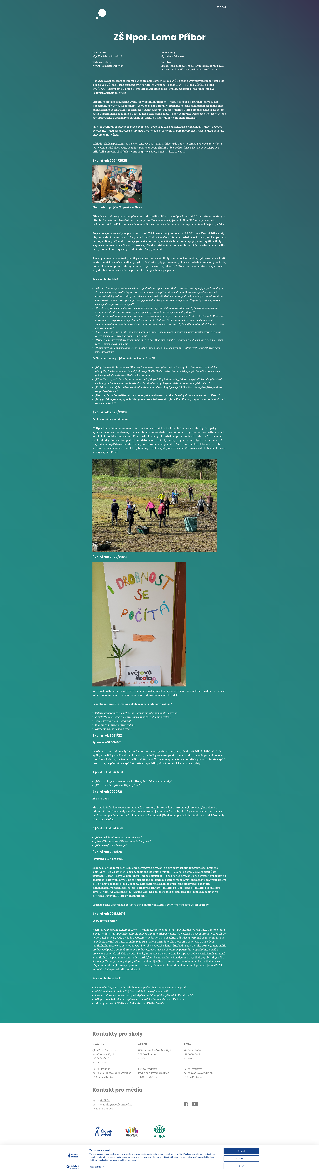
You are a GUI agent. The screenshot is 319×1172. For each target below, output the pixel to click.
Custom (240, 1158)
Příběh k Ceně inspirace (135, 151)
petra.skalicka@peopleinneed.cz (112, 1104)
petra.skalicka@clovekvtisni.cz (111, 1072)
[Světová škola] (102, 7)
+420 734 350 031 (193, 1076)
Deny (241, 1166)
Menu (221, 7)
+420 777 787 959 (102, 1076)
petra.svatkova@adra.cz (198, 1072)
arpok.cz (143, 1058)
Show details (95, 1167)
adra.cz (188, 1058)
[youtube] (194, 1104)
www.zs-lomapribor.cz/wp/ (107, 65)
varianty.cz (99, 1062)
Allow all (241, 1151)
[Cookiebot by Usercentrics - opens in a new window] (73, 1167)
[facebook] (186, 1104)
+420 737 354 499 (148, 1076)
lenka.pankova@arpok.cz (153, 1072)
